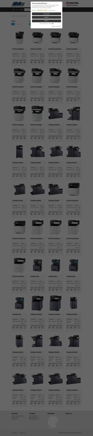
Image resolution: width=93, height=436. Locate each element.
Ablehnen (46, 20)
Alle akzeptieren (46, 13)
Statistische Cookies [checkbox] (43, 10)
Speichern (46, 17)
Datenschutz (58, 26)
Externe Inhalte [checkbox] (52, 10)
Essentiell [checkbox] (35, 10)
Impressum (54, 26)
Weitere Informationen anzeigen (46, 23)
